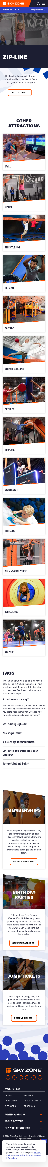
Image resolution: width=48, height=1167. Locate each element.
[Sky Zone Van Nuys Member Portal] (38, 3)
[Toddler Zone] (24, 597)
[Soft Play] (24, 314)
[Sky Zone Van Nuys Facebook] (8, 1077)
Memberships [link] (12, 1100)
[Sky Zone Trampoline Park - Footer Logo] (24, 1070)
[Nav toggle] (43, 3)
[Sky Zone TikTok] (40, 1077)
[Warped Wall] (24, 476)
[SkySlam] (24, 273)
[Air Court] (24, 638)
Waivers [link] (28, 1095)
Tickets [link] (8, 1095)
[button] (11, 10)
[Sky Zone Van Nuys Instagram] (14, 1077)
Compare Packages (23, 943)
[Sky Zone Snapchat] (33, 1077)
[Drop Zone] (24, 435)
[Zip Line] (24, 192)
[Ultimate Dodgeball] (24, 354)
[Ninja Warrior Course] (24, 557)
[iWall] (24, 152)
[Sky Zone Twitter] (21, 1077)
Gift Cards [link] (10, 1106)
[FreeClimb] (24, 516)
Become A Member (23, 861)
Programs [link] (29, 1106)
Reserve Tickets (23, 1018)
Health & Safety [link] (32, 1100)
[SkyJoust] (24, 395)
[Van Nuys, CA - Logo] (19, 3)
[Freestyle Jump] (24, 233)
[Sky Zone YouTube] (27, 1077)
